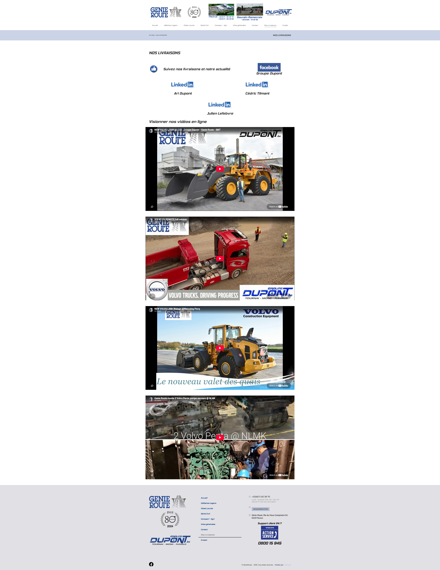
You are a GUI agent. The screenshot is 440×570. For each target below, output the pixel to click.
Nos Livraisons (207, 535)
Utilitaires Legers (208, 503)
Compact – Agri (207, 519)
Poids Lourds (207, 508)
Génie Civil (205, 514)
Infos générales (208, 524)
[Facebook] (151, 564)
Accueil (204, 498)
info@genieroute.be (260, 509)
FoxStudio (287, 565)
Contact (204, 529)
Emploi (204, 540)
